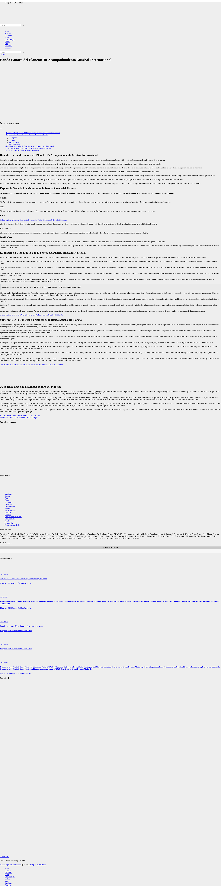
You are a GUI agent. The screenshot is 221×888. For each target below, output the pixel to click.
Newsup (31, 865)
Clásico (14, 137)
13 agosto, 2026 (6, 649)
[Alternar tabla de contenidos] (1, 129)
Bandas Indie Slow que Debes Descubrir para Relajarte (20, 415)
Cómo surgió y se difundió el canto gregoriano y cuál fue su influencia (5, 749)
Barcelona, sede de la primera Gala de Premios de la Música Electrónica (5, 466)
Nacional (8, 513)
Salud (7, 37)
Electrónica (15, 142)
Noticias (8, 33)
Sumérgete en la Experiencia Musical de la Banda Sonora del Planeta (28, 148)
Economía (8, 35)
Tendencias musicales (12, 525)
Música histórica (10, 510)
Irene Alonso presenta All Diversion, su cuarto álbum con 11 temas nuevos (5, 432)
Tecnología (9, 523)
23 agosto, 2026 (6, 583)
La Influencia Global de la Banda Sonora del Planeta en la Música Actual (30, 146)
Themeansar (41, 865)
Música (2, 54)
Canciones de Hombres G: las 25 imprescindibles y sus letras (23, 579)
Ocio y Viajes (10, 40)
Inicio (7, 31)
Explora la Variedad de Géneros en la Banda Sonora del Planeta (27, 135)
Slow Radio (4, 13)
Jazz (13, 138)
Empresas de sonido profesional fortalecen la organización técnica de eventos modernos (5, 448)
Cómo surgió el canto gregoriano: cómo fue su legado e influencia (5, 694)
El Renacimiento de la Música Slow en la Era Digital (19, 418)
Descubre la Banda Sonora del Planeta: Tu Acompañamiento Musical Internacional (33, 133)
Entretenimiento (10, 506)
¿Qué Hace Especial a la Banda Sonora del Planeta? (23, 150)
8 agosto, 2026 (5, 673)
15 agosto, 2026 (6, 631)
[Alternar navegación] (1, 23)
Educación (8, 504)
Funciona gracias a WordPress (11, 865)
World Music (16, 144)
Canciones (8, 46)
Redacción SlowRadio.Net (22, 583)
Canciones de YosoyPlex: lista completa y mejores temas (21, 626)
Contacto (8, 48)
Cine (6, 44)
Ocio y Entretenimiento (13, 517)
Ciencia (7, 496)
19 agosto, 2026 (6, 608)
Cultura (7, 42)
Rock (13, 140)
